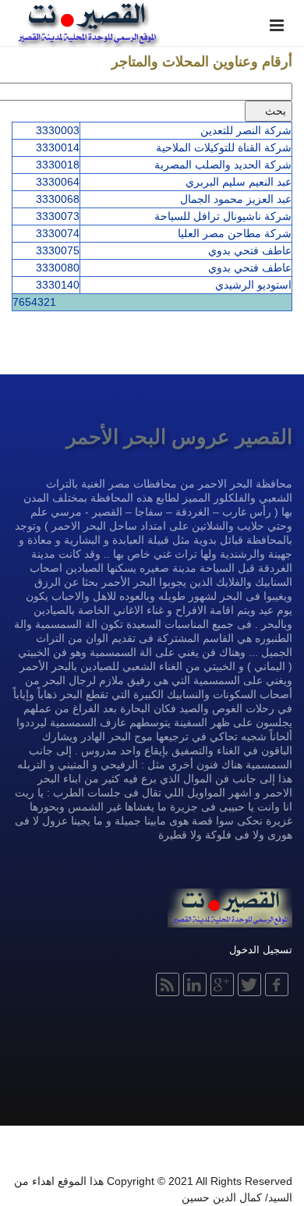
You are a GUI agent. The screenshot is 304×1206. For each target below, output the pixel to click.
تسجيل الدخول (260, 950)
